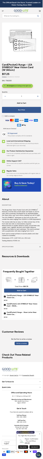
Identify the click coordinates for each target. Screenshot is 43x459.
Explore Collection (20, 184)
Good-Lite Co (14, 375)
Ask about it (33, 447)
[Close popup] (38, 434)
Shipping (4, 75)
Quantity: (5, 90)
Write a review (21, 343)
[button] (3, 11)
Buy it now (20, 108)
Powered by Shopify (28, 375)
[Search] (37, 16)
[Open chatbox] (37, 455)
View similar (21, 447)
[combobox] (21, 16)
